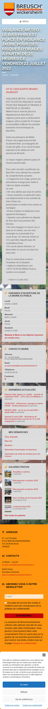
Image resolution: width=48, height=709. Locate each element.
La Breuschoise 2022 (22, 506)
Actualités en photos (21, 472)
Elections (8, 445)
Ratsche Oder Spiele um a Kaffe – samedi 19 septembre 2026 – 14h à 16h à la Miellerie (24, 395)
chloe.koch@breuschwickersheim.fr (17, 575)
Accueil (5, 75)
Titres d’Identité (11, 437)
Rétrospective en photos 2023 (25, 489)
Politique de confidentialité (32, 705)
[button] (44, 655)
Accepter (24, 684)
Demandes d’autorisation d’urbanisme (21, 449)
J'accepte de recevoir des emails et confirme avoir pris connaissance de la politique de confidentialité (23, 606)
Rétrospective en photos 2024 (25, 480)
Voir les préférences (24, 699)
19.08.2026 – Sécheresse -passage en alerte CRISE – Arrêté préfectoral (24, 404)
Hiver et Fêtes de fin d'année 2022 (27, 498)
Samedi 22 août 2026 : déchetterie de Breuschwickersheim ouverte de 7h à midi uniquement (22, 419)
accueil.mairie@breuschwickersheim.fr (21, 366)
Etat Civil (8, 441)
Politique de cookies (12, 705)
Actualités (15, 75)
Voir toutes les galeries (15, 515)
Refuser (24, 692)
